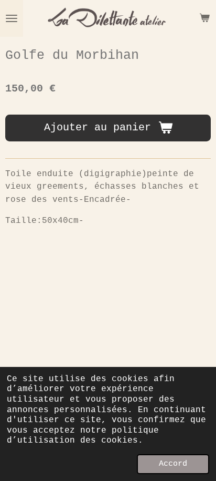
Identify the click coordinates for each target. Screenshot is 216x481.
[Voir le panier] (204, 18)
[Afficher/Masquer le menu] (11, 18)
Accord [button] (173, 463)
